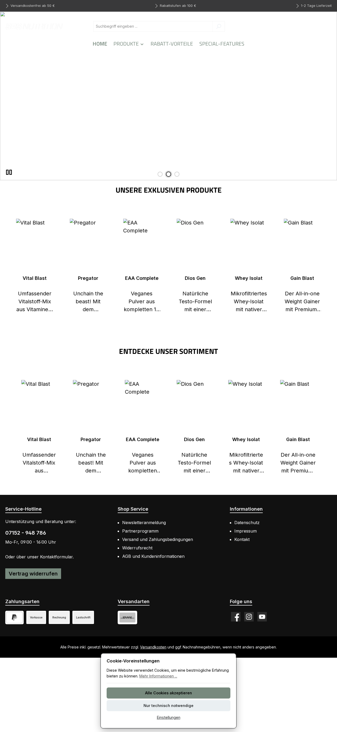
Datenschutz (247, 522)
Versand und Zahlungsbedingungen (157, 539)
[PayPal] (14, 617)
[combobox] (153, 26)
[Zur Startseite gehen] (34, 26)
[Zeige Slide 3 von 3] (177, 174)
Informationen (246, 509)
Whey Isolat (248, 278)
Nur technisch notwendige (168, 705)
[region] (168, 96)
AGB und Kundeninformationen (153, 556)
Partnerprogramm (140, 531)
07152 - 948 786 (25, 533)
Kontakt (242, 539)
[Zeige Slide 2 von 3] (168, 174)
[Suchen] (218, 26)
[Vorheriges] (9, 266)
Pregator (88, 278)
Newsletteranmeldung (144, 522)
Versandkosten (153, 647)
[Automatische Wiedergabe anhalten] (9, 172)
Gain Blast (302, 278)
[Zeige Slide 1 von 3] (160, 174)
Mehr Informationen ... (158, 676)
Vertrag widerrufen (33, 573)
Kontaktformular (56, 556)
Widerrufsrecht (137, 547)
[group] (168, 96)
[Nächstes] (328, 266)
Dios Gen (195, 278)
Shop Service (133, 509)
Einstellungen (168, 717)
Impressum (245, 531)
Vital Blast (35, 278)
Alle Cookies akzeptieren (168, 693)
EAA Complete (141, 278)
